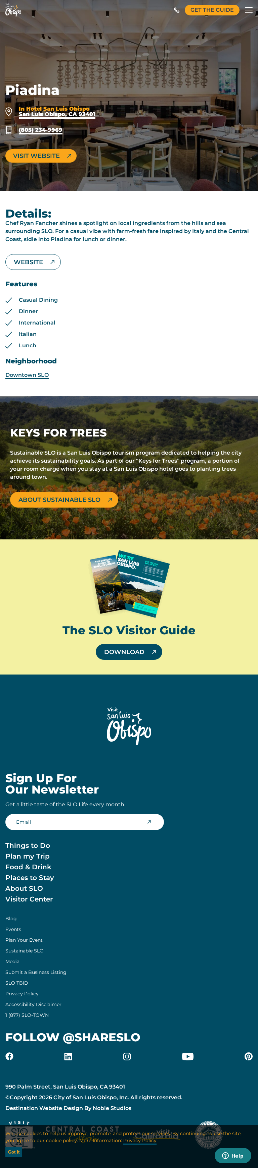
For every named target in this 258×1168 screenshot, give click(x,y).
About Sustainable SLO (59, 500)
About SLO (24, 888)
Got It (13, 1152)
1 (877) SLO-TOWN (27, 1015)
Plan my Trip (27, 856)
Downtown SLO (27, 375)
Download (124, 652)
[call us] (176, 10)
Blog (11, 919)
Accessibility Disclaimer (33, 1004)
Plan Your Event (24, 940)
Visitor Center (29, 899)
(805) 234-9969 (40, 130)
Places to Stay (29, 878)
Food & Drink (28, 867)
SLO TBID (16, 983)
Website (28, 262)
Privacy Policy (22, 994)
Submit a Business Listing (36, 972)
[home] (13, 10)
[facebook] (9, 1056)
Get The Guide (212, 10)
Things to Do (27, 845)
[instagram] (127, 1056)
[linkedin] (68, 1056)
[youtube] (188, 1056)
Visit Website (36, 156)
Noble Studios (112, 1108)
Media (12, 961)
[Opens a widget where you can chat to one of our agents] (232, 1156)
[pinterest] (249, 1056)
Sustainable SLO (24, 951)
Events (13, 929)
